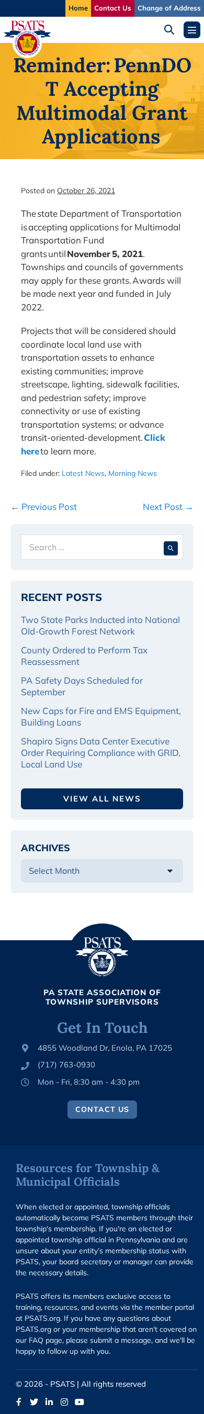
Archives (45, 848)
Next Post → (168, 506)
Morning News (132, 473)
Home (78, 8)
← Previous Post (43, 506)
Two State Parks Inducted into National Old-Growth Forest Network (100, 625)
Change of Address (169, 8)
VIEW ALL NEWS (102, 799)
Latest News (83, 473)
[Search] (170, 547)
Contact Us (112, 8)
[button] (173, 30)
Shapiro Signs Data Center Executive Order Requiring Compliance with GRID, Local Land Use (100, 753)
